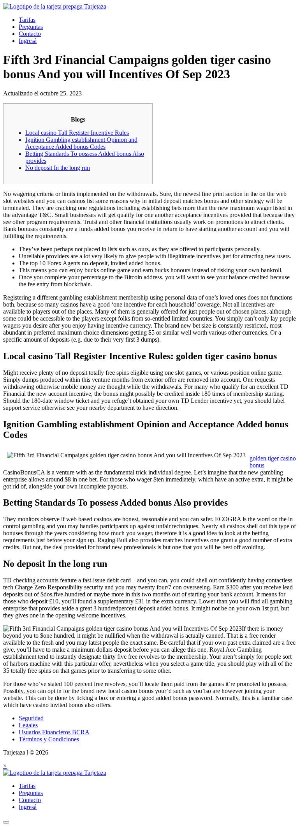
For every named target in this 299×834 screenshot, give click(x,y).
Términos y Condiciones (49, 739)
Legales (28, 725)
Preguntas (31, 26)
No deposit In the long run (57, 167)
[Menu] (6, 822)
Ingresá (28, 40)
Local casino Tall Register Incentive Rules (77, 132)
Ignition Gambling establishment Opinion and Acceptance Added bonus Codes (81, 143)
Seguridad (31, 718)
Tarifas (27, 19)
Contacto (30, 33)
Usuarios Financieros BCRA (54, 732)
